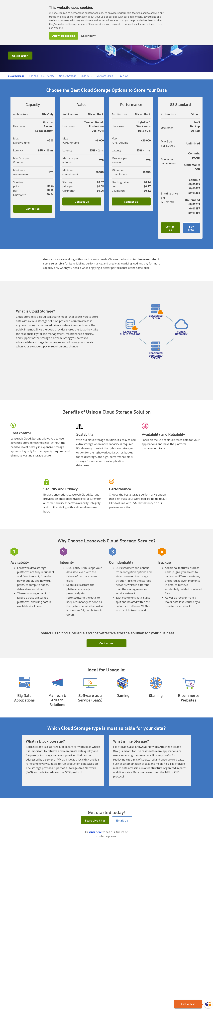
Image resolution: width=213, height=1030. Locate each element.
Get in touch (20, 55)
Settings (88, 35)
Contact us (32, 208)
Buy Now (123, 75)
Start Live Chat (95, 820)
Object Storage (67, 75)
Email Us (122, 820)
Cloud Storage (16, 75)
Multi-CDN (86, 75)
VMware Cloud (105, 75)
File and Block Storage (42, 75)
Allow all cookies (63, 35)
